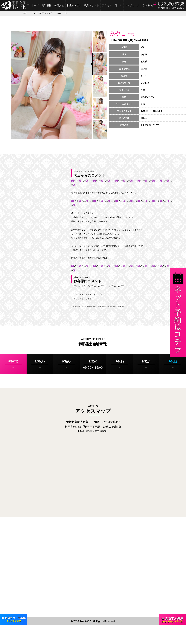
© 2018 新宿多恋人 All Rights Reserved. (93, 621)
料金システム (74, 5)
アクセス (107, 5)
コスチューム (132, 5)
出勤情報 (46, 5)
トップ (35, 5)
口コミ (118, 5)
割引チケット (91, 5)
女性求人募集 (172, 619)
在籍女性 (59, 5)
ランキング (148, 5)
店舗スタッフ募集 (15, 619)
